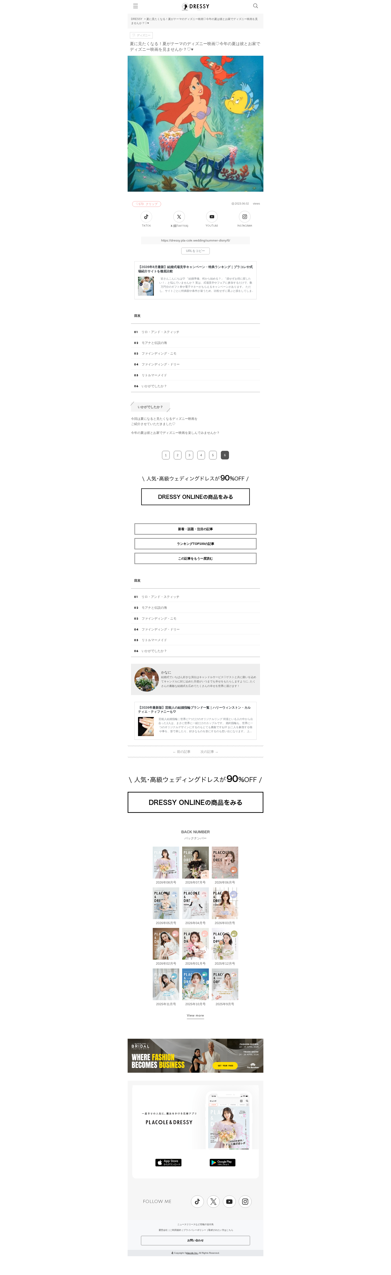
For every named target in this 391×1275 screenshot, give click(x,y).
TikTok (146, 225)
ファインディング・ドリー (161, 364)
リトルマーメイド (154, 375)
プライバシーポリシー (195, 1230)
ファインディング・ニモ (159, 353)
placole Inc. (192, 1253)
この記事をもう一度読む (195, 558)
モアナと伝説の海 (154, 343)
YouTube (212, 225)
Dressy (195, 6)
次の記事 (209, 751)
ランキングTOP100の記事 (195, 544)
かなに (166, 672)
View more (195, 1015)
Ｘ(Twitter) (179, 225)
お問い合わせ (195, 1240)
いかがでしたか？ (154, 386)
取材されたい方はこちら (220, 1230)
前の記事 (182, 751)
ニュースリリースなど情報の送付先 (195, 1224)
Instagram (244, 225)
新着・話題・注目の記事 (195, 529)
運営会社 (163, 1230)
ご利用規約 (175, 1230)
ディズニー (143, 35)
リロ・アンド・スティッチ (160, 332)
